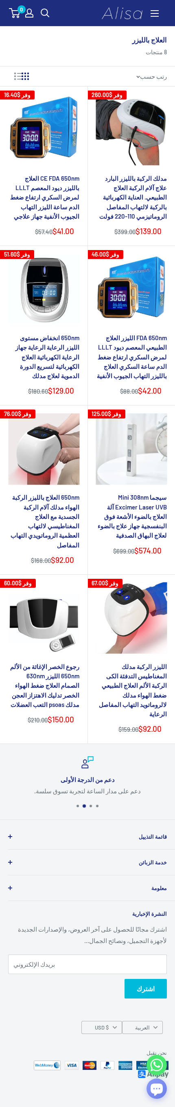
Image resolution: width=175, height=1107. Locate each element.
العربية (142, 1027)
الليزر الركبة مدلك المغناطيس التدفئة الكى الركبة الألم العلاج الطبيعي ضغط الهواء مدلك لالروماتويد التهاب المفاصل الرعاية (133, 690)
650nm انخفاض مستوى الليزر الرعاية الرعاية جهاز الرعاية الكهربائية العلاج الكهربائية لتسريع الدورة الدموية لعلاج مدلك (47, 356)
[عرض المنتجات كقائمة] (18, 76)
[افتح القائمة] (155, 13)
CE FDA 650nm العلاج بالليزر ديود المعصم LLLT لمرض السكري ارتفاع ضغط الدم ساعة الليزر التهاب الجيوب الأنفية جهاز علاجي (44, 197)
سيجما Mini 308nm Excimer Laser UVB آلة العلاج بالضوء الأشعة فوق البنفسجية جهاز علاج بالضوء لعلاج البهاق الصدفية (132, 516)
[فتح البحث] (45, 13)
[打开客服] (157, 1088)
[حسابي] (29, 13)
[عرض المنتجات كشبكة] (25, 76)
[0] (15, 13)
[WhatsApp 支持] (157, 1065)
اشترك (146, 988)
